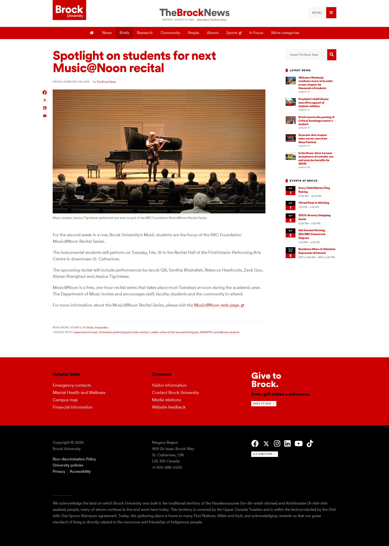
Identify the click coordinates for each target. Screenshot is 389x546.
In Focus (256, 32)
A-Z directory (263, 454)
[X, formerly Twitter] (266, 444)
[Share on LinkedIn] (45, 108)
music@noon (220, 332)
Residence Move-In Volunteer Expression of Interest (317, 251)
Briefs (124, 32)
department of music (86, 332)
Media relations (166, 399)
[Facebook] (255, 443)
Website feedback (169, 407)
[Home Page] (92, 33)
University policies (68, 465)
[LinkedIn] (287, 443)
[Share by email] (45, 115)
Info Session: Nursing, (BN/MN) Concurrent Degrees (312, 234)
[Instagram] (277, 443)
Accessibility (80, 471)
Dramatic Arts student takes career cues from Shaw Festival (313, 138)
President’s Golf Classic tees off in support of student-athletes (313, 102)
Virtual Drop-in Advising (313, 202)
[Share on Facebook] (45, 92)
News (107, 32)
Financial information (73, 407)
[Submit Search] (331, 54)
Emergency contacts (72, 385)
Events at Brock (304, 180)
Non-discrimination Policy (74, 459)
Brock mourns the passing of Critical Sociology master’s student (316, 120)
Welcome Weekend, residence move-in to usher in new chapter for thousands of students (315, 83)
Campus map (65, 399)
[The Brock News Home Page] (194, 12)
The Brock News (106, 81)
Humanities (101, 327)
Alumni (212, 32)
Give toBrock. (266, 380)
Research (145, 32)
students (234, 332)
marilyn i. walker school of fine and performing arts (169, 332)
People (193, 32)
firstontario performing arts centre (119, 332)
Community (170, 32)
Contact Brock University (175, 392)
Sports (231, 32)
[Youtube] (299, 443)
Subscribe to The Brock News (212, 19)
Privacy (59, 471)
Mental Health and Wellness (79, 392)
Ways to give (262, 403)
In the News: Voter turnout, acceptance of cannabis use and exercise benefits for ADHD (315, 158)
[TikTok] (310, 443)
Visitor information (169, 385)
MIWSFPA (206, 332)
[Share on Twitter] (45, 100)
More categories (285, 32)
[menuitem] (322, 12)
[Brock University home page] (69, 10)
